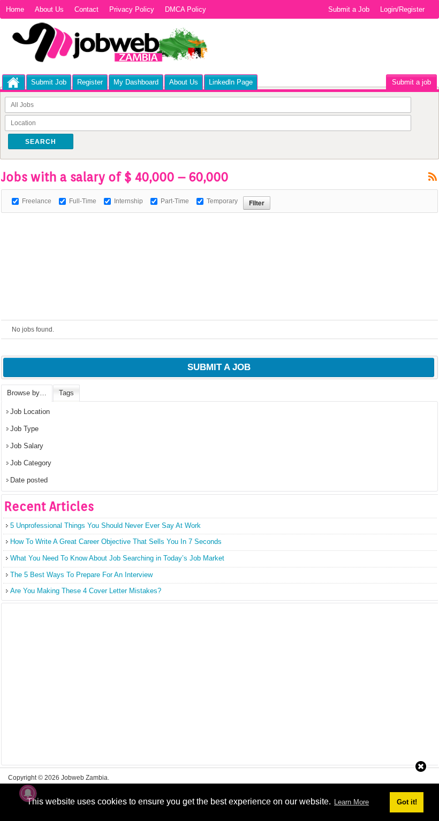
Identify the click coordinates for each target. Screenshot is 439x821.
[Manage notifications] (27, 793)
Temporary (222, 201)
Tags (66, 393)
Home (15, 9)
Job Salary (26, 446)
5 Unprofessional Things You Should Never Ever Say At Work (105, 525)
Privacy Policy (131, 9)
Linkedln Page (231, 82)
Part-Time (175, 201)
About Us (49, 9)
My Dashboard (135, 82)
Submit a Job (348, 9)
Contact (86, 9)
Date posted (29, 480)
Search (40, 141)
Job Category (30, 463)
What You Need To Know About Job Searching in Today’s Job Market (117, 558)
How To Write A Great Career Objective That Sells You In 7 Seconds (116, 542)
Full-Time (82, 201)
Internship (128, 201)
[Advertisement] (196, 237)
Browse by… (27, 393)
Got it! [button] (407, 802)
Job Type (24, 429)
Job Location (30, 412)
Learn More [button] (351, 802)
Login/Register (402, 9)
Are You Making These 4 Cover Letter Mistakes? (85, 591)
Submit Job (48, 82)
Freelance (36, 201)
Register (90, 82)
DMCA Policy (185, 9)
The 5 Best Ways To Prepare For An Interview (81, 575)
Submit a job (411, 82)
